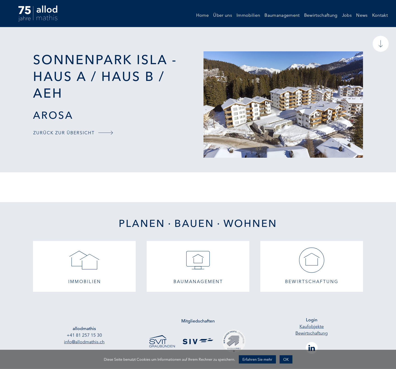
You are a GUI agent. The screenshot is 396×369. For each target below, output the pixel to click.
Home (202, 15)
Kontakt (380, 15)
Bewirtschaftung (321, 15)
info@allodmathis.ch (84, 341)
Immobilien (248, 15)
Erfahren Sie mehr (257, 359)
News (362, 15)
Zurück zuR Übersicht (64, 132)
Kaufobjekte (312, 326)
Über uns (222, 15)
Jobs (347, 15)
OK (286, 359)
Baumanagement (282, 15)
